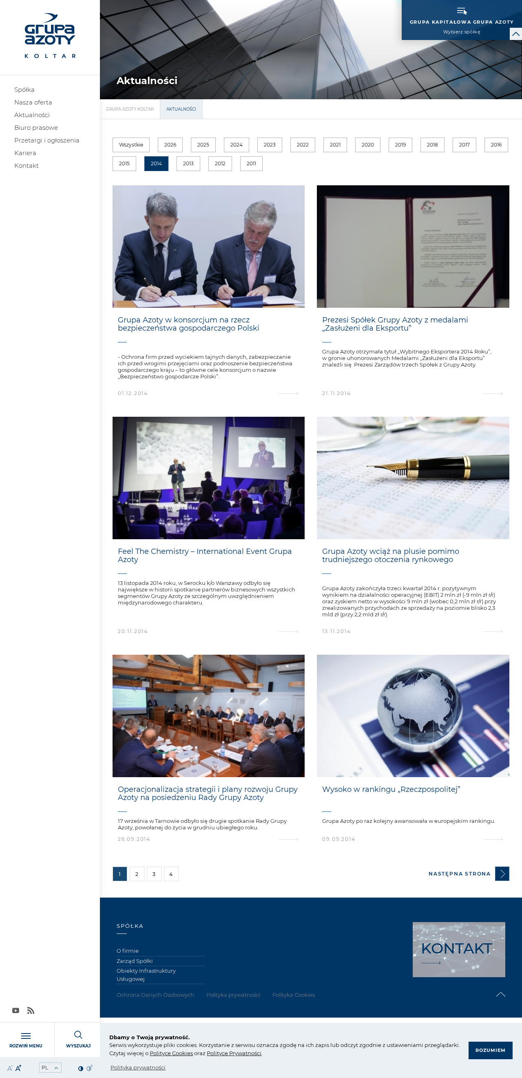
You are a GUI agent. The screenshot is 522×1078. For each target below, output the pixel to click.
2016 (496, 145)
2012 (220, 163)
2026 (170, 145)
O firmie (128, 950)
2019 (400, 145)
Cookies (182, 1053)
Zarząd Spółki (135, 961)
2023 (270, 145)
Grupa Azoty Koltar (130, 109)
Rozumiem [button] (491, 1050)
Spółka (24, 89)
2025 (203, 145)
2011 (251, 163)
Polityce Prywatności (234, 1053)
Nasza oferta (33, 102)
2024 (236, 145)
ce (168, 1053)
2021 (335, 145)
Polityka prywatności (233, 994)
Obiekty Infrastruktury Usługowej (146, 974)
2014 (156, 163)
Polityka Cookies (293, 994)
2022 (303, 145)
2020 (368, 145)
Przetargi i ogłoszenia (47, 140)
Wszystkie (131, 145)
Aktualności (32, 115)
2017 (464, 145)
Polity (157, 1053)
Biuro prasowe (36, 127)
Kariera (25, 153)
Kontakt (26, 165)
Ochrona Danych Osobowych (155, 994)
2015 (124, 163)
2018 (432, 145)
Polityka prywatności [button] (138, 1067)
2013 (188, 163)
